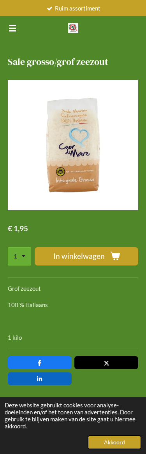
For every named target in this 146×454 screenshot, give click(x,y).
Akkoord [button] (114, 442)
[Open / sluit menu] (12, 28)
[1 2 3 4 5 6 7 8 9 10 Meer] (19, 256)
